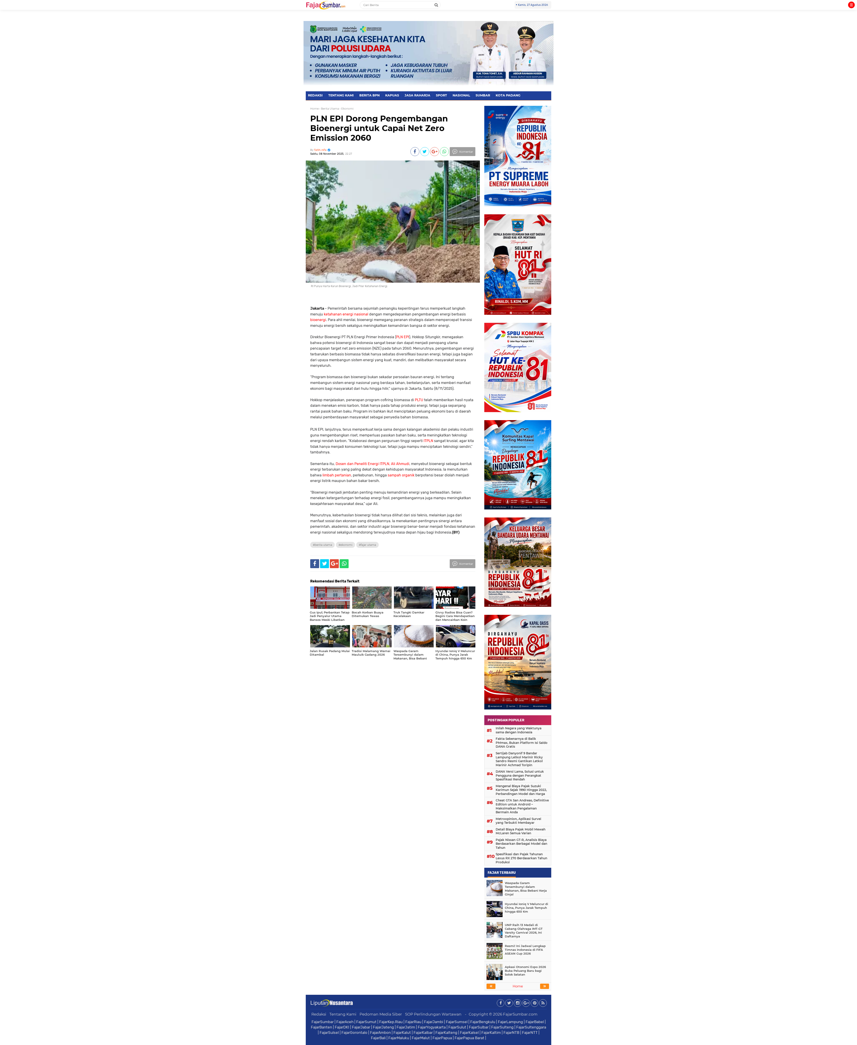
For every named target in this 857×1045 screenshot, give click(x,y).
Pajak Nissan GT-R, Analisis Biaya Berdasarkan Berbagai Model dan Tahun (521, 843)
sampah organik (401, 475)
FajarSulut (457, 1027)
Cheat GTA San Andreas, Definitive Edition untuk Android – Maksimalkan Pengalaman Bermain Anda (522, 806)
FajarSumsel (457, 1022)
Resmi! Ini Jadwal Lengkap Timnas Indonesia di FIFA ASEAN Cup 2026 (525, 949)
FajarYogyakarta (432, 1027)
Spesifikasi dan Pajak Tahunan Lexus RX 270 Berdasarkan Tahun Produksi (521, 858)
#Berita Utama (322, 544)
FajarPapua (442, 1038)
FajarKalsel (469, 1032)
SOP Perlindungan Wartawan (433, 1014)
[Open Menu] (851, 5)
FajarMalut (421, 1038)
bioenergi (318, 320)
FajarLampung (510, 1022)
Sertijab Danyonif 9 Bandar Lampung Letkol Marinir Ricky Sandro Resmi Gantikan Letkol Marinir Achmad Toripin (519, 759)
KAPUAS (392, 95)
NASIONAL (461, 95)
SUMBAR (483, 95)
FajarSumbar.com (520, 1014)
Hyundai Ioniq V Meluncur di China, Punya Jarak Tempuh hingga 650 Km (526, 907)
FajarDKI (342, 1027)
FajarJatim (406, 1027)
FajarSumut (366, 1022)
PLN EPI (402, 337)
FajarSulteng (502, 1027)
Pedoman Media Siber (381, 1014)
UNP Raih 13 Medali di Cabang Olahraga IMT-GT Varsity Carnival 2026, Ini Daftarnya (524, 930)
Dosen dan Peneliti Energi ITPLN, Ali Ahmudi (372, 464)
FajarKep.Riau (391, 1022)
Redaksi (318, 1014)
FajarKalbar (423, 1032)
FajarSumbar (323, 1022)
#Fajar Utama (367, 544)
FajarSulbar (479, 1027)
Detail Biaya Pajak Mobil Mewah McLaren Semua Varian (520, 831)
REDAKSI (315, 95)
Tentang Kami (342, 1014)
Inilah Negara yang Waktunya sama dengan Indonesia (518, 730)
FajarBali (378, 1038)
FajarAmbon (380, 1032)
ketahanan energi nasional (346, 314)
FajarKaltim (491, 1032)
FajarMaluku (398, 1038)
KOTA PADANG (508, 95)
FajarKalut (402, 1032)
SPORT (441, 95)
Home (314, 108)
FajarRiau (413, 1022)
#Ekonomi (345, 544)
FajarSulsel (329, 1032)
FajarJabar (361, 1027)
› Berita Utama (329, 108)
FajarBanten (321, 1027)
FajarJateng (383, 1027)
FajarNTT (530, 1032)
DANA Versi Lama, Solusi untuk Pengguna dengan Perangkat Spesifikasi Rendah (520, 775)
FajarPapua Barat (469, 1038)
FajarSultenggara (531, 1027)
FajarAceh (345, 1022)
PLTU (419, 400)
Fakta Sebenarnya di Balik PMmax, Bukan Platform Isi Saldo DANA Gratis (521, 742)
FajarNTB (511, 1032)
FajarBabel (535, 1022)
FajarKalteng (446, 1032)
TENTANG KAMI (341, 95)
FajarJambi (433, 1022)
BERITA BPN (369, 95)
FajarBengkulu (482, 1022)
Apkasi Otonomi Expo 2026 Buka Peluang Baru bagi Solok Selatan (525, 970)
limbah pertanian (336, 475)
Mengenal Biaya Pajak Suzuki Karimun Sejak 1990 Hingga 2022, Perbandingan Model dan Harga (521, 790)
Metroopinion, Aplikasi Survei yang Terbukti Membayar (518, 821)
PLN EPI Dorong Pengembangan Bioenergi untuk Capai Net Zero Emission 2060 (379, 128)
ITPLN (428, 441)
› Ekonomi (347, 108)
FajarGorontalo (354, 1032)
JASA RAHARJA (417, 95)
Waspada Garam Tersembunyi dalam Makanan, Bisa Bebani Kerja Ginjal (526, 888)
